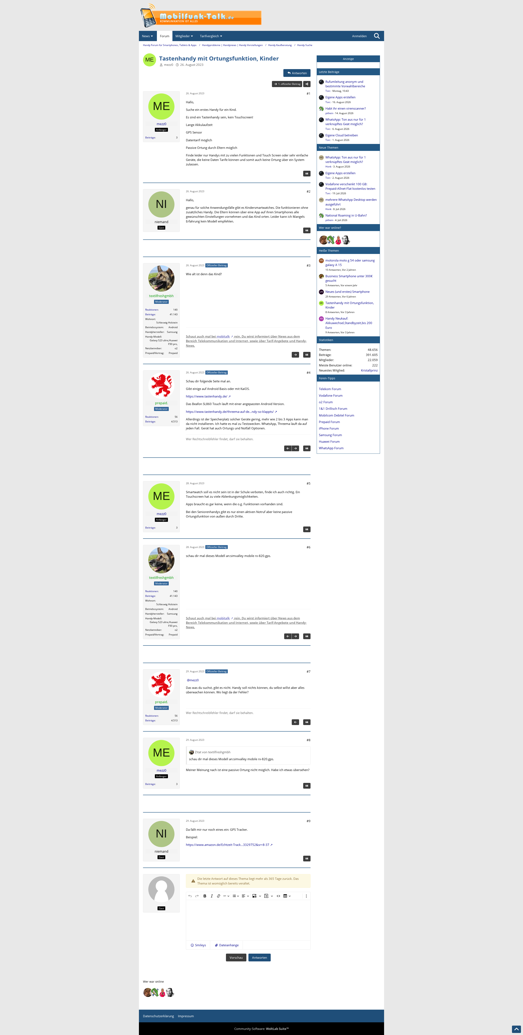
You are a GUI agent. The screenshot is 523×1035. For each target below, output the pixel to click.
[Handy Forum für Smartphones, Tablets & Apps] (261, 15)
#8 (309, 740)
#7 (309, 671)
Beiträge (150, 137)
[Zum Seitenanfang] (516, 1029)
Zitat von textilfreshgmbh (212, 752)
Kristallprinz (369, 370)
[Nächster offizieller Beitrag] (295, 355)
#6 (309, 547)
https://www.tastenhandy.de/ (206, 396)
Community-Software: (261, 1029)
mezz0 (168, 65)
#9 (309, 821)
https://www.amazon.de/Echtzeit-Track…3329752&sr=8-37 (227, 845)
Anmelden (359, 36)
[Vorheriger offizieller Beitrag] (288, 448)
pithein (329, 113)
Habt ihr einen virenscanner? (345, 108)
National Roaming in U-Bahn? (346, 215)
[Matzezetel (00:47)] (324, 240)
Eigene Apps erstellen (340, 97)
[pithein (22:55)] (331, 240)
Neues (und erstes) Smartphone (347, 292)
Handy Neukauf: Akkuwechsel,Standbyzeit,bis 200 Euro (348, 322)
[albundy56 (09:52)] (346, 240)
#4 (309, 372)
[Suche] (377, 36)
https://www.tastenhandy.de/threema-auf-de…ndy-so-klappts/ (230, 412)
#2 (309, 191)
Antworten (259, 957)
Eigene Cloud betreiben (341, 135)
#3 (309, 265)
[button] (198, 945)
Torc (328, 91)
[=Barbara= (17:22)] (338, 240)
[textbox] (248, 920)
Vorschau (236, 957)
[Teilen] (307, 84)
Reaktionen (151, 309)
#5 (309, 483)
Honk (328, 166)
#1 (309, 93)
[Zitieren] (307, 173)
